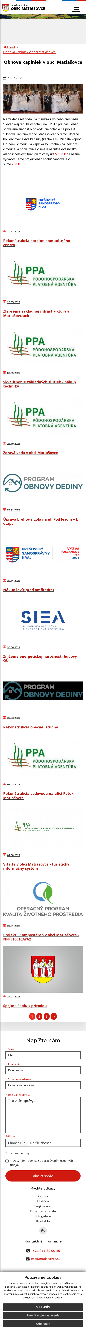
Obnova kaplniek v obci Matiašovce (29, 52)
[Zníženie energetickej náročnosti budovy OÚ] (43, 620)
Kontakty (43, 1221)
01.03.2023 (13, 784)
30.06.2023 (13, 647)
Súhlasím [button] (43, 1307)
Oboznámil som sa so (41, 1163)
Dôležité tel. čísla (43, 1211)
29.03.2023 (13, 718)
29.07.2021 (13, 996)
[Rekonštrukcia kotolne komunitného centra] (43, 204)
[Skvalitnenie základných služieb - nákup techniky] (43, 346)
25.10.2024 (13, 443)
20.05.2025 (13, 302)
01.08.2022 (13, 855)
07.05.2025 (13, 373)
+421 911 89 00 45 (45, 1251)
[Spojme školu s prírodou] (43, 969)
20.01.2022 (13, 926)
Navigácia (12, 7)
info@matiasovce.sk (45, 1259)
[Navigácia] (76, 8)
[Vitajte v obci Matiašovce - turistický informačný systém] (43, 828)
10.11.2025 (13, 231)
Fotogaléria (43, 1216)
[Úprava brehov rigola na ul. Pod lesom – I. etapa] (43, 483)
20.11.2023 (13, 510)
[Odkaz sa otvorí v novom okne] (43, 1230)
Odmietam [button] (43, 1323)
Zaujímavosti (43, 1206)
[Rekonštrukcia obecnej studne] (43, 691)
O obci (43, 1196)
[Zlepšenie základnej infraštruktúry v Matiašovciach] (43, 275)
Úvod (10, 47)
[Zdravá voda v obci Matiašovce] (43, 416)
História (43, 1201)
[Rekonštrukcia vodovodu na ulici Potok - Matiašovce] (43, 757)
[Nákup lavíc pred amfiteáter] (43, 554)
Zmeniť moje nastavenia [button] (43, 1315)
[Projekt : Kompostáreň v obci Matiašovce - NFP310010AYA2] (43, 899)
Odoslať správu (43, 1176)
